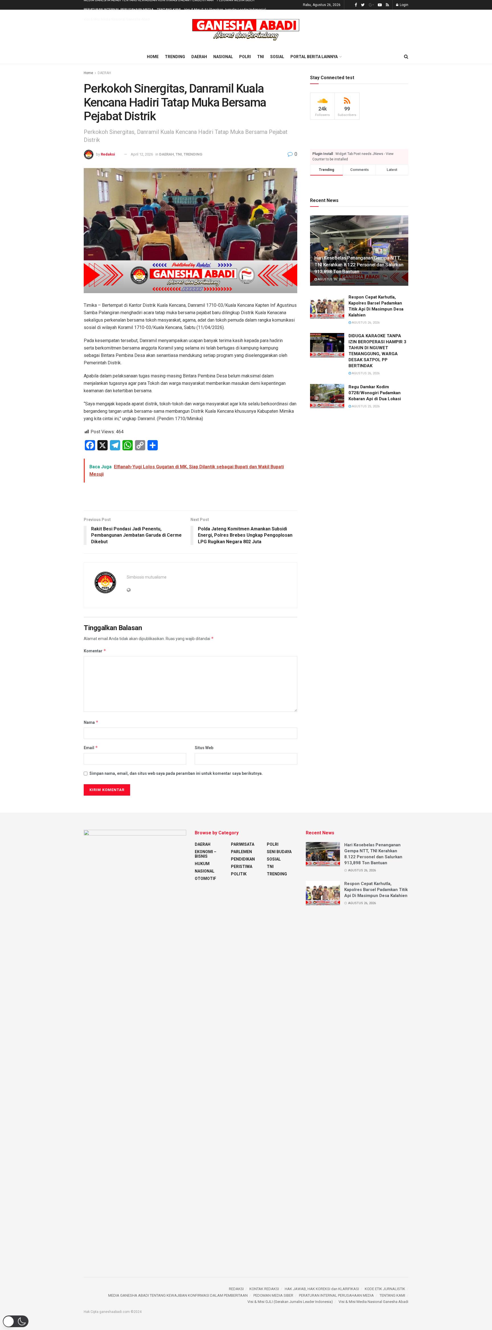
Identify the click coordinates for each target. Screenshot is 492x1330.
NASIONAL (223, 56)
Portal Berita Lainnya (314, 56)
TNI (260, 56)
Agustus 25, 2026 (365, 406)
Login (403, 5)
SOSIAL (277, 56)
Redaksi (108, 154)
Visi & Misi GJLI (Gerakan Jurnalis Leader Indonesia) (225, 10)
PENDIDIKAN (243, 859)
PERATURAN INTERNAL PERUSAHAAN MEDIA (118, 10)
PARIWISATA (242, 844)
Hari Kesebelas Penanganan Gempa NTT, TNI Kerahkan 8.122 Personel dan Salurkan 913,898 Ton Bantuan (358, 264)
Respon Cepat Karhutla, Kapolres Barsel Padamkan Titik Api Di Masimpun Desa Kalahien (376, 889)
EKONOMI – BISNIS (205, 854)
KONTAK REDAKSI (264, 1289)
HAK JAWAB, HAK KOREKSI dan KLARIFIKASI (322, 1289)
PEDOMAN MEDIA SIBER (273, 1295)
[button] (15, 1321)
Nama (91, 722)
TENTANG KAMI (169, 10)
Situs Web (204, 747)
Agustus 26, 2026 (331, 279)
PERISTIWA (241, 866)
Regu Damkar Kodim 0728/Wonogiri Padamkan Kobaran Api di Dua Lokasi (374, 392)
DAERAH (199, 56)
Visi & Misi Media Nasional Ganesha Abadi (117, 19)
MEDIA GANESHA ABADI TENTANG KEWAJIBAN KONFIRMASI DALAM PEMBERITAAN (178, 1295)
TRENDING (175, 56)
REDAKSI (236, 1289)
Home (153, 56)
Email (91, 747)
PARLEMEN (241, 851)
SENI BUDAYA (279, 851)
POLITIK (239, 874)
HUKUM (202, 863)
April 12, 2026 (142, 154)
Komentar (95, 650)
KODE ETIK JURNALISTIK (385, 1289)
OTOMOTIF (205, 878)
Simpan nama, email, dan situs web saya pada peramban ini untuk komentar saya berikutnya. (176, 773)
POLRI (245, 56)
